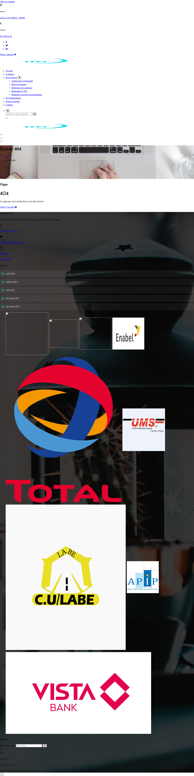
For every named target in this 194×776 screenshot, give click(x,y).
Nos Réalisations (13, 98)
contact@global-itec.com (11, 242)
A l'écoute (5, 259)
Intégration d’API (19, 91)
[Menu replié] (1, 134)
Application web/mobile (22, 81)
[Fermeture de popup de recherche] (7, 118)
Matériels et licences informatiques (26, 94)
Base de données (18, 84)
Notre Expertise (13, 101)
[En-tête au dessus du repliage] (1, 141)
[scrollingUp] (2, 774)
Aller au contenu (7, 1)
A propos (10, 74)
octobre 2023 (11, 282)
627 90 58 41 (6, 36)
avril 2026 (10, 273)
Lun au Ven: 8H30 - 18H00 (12, 18)
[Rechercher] (45, 745)
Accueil (9, 71)
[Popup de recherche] (8, 110)
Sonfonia (4, 253)
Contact (9, 105)
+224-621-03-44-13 (9, 231)
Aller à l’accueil (7, 207)
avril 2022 (10, 290)
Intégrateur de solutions (21, 88)
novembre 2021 (13, 306)
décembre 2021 (12, 298)
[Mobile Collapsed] (19, 77)
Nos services (11, 77)
